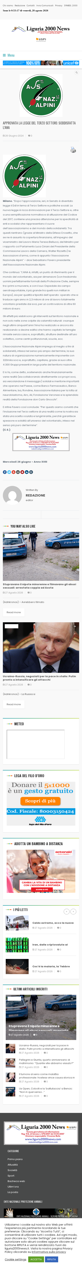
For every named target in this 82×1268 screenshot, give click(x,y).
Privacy (58, 5)
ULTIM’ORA (11, 535)
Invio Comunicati (44, 5)
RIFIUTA (51, 1259)
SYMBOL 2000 (70, 5)
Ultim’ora (13, 1186)
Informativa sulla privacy (49, 1252)
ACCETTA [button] (36, 1259)
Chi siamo (8, 5)
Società (12, 1170)
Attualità (13, 1164)
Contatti (31, 5)
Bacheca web (16, 1181)
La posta (13, 1192)
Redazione (20, 5)
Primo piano (15, 1159)
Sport (11, 1175)
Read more (14, 612)
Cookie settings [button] (15, 1259)
